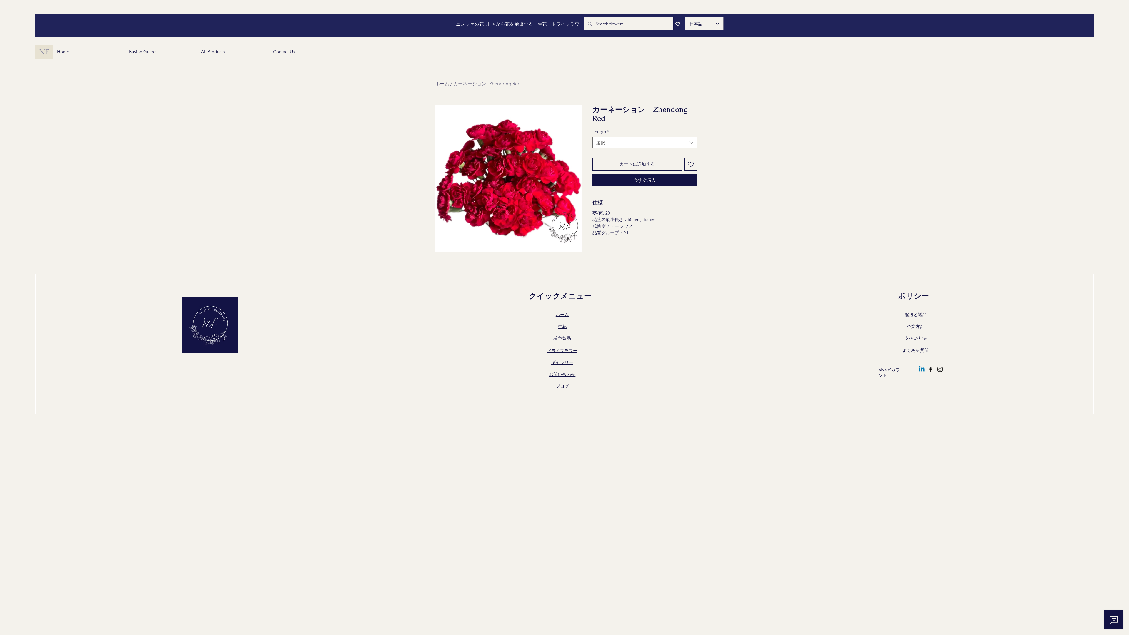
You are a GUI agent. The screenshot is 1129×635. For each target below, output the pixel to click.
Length (600, 131)
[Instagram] (939, 369)
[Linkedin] (921, 369)
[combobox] (644, 142)
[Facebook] (930, 369)
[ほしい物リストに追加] (690, 164)
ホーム (442, 83)
